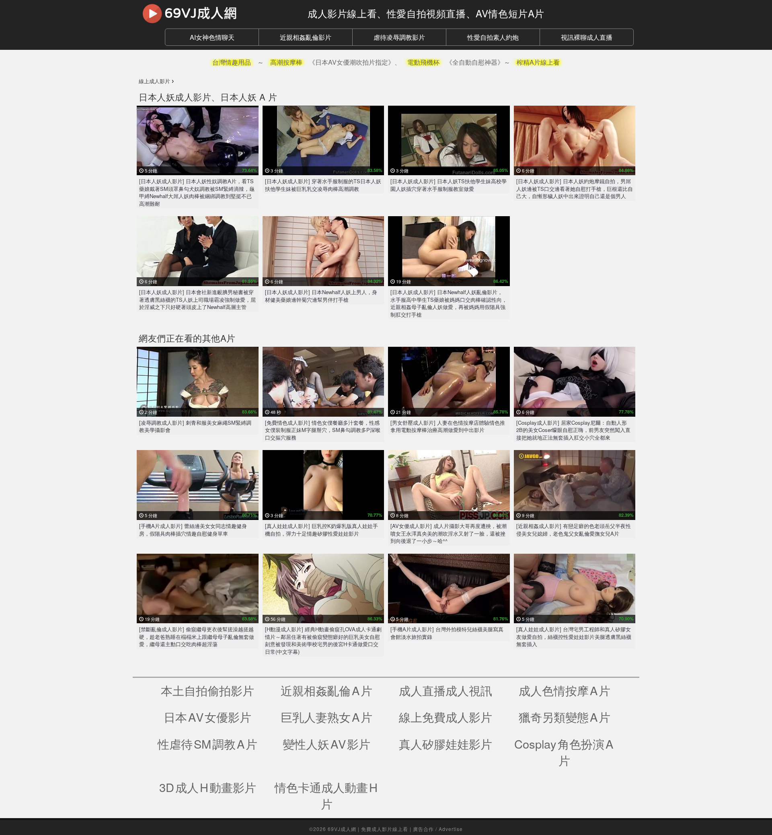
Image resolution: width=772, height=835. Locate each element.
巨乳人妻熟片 (326, 716)
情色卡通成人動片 (327, 795)
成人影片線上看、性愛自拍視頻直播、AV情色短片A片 (426, 13)
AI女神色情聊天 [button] (212, 37)
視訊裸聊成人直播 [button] (586, 37)
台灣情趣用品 (231, 62)
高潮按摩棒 (286, 62)
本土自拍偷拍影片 (207, 690)
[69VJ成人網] (217, 13)
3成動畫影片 (207, 787)
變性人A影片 (326, 743)
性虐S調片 (207, 743)
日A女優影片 (207, 716)
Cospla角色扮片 (564, 752)
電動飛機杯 (423, 62)
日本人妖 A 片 (248, 96)
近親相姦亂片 (326, 690)
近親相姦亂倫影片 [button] (305, 37)
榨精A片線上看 (538, 62)
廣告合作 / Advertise (438, 828)
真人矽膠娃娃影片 (445, 743)
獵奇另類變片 (564, 716)
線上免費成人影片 (445, 716)
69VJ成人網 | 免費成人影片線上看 (368, 828)
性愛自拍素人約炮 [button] (493, 37)
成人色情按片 (564, 690)
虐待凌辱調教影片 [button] (399, 37)
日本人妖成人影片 (175, 96)
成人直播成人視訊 (445, 690)
